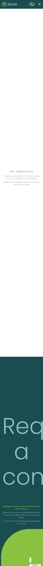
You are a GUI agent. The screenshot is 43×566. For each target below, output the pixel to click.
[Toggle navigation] (39, 4)
